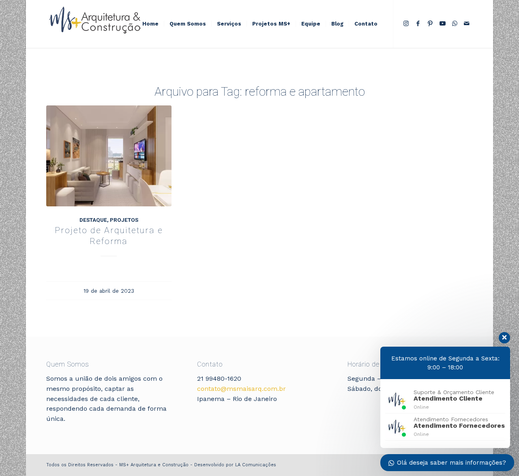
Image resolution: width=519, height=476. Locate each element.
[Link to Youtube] (442, 23)
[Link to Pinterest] (430, 23)
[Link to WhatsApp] (454, 23)
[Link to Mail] (467, 23)
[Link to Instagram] (406, 23)
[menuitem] (150, 24)
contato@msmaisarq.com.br (241, 388)
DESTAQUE (93, 220)
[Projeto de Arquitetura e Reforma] (109, 155)
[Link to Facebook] (418, 23)
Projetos (124, 220)
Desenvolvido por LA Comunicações (235, 464)
